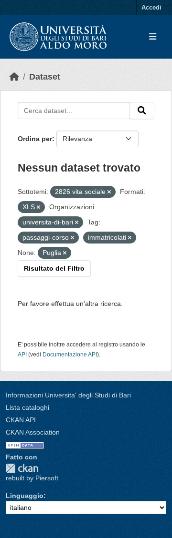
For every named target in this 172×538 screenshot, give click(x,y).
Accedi (151, 7)
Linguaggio (24, 495)
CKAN (22, 468)
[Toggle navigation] (152, 37)
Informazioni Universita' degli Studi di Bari (68, 395)
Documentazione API (70, 354)
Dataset (44, 76)
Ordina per (35, 138)
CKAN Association (33, 432)
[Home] (14, 76)
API (22, 354)
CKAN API (21, 420)
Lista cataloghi (27, 407)
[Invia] (141, 110)
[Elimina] (109, 192)
